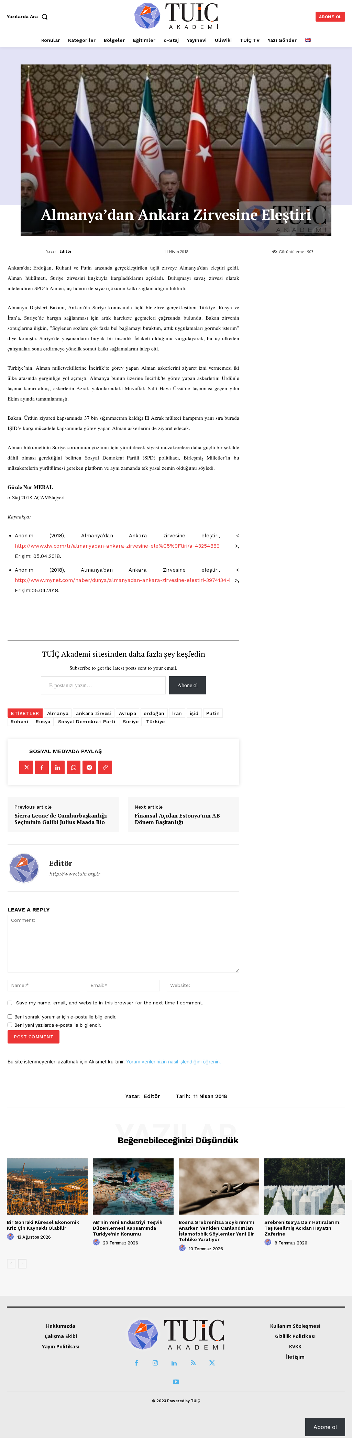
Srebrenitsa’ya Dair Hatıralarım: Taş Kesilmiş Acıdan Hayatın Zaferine (302, 1228)
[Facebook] (42, 767)
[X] (26, 767)
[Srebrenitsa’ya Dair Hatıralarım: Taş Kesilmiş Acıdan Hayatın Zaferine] (304, 1186)
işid (194, 713)
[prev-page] (11, 1263)
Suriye (131, 721)
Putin (213, 713)
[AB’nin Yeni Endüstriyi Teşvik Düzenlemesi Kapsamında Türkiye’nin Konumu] (133, 1186)
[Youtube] (176, 1382)
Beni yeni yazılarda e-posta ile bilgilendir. (57, 1025)
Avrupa (127, 713)
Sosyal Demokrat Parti (87, 721)
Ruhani (19, 721)
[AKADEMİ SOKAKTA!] (176, 15)
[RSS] (193, 1363)
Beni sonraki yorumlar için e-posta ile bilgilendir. (65, 1016)
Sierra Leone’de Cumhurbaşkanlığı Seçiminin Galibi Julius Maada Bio (60, 818)
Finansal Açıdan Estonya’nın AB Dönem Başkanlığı (177, 818)
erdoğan (154, 713)
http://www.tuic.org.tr (74, 873)
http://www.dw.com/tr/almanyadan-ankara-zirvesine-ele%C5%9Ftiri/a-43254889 (117, 546)
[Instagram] (155, 1363)
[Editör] (24, 867)
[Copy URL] (105, 767)
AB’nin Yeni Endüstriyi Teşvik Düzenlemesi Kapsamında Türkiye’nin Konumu (127, 1228)
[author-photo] (11, 1237)
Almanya (58, 713)
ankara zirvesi (93, 713)
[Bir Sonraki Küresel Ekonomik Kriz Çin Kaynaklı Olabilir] (47, 1186)
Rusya (43, 721)
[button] (29, 16)
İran (177, 713)
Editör (65, 251)
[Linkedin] (58, 767)
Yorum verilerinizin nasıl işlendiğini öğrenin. (173, 1061)
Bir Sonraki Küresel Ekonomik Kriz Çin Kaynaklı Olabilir (43, 1225)
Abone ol (187, 685)
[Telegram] (89, 767)
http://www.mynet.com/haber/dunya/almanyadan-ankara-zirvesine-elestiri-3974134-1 (123, 580)
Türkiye (155, 721)
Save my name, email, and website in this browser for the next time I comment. (110, 1002)
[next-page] (22, 1263)
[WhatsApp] (73, 767)
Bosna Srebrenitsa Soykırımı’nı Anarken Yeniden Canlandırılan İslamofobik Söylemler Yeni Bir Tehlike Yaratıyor (216, 1230)
